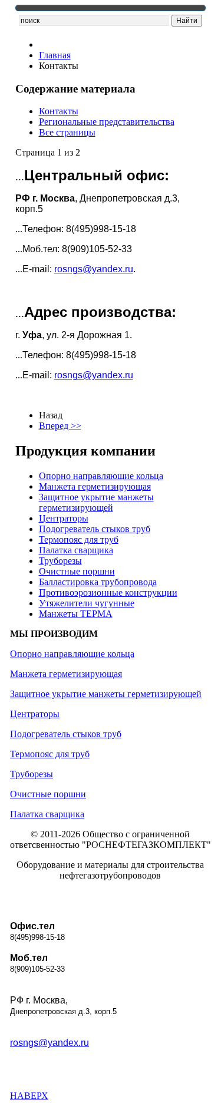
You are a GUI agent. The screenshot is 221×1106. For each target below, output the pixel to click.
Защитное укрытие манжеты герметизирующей (96, 502)
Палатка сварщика (76, 550)
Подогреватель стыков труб (94, 529)
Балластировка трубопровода (98, 582)
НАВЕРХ (29, 1096)
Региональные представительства (106, 122)
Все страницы (67, 132)
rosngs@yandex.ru (93, 269)
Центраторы (63, 518)
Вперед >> (60, 426)
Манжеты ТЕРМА (76, 614)
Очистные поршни (77, 571)
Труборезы (60, 561)
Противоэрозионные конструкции (108, 592)
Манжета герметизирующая (95, 486)
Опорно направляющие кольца (101, 476)
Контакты (58, 111)
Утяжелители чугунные (86, 603)
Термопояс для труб (78, 539)
